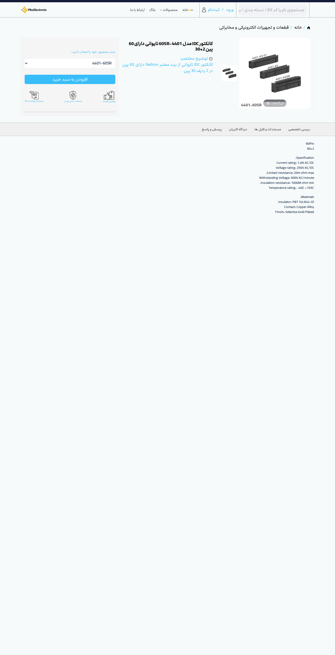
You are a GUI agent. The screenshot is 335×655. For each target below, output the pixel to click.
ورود (230, 10)
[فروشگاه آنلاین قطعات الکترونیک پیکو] (34, 10)
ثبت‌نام (213, 10)
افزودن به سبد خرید (70, 79)
